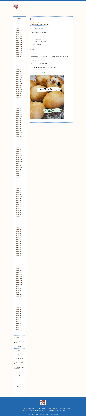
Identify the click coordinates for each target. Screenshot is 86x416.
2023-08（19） (19, 73)
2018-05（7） (19, 194)
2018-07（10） (19, 190)
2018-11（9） (19, 183)
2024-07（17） (19, 52)
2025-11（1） (19, 25)
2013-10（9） (19, 261)
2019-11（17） (19, 159)
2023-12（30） (19, 66)
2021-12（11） (19, 112)
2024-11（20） (19, 44)
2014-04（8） (19, 249)
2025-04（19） (19, 34)
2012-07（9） (19, 290)
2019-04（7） (19, 173)
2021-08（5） (19, 120)
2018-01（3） (19, 202)
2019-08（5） (19, 165)
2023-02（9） (19, 85)
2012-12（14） (19, 280)
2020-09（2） (19, 142)
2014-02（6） (19, 253)
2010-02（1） (19, 321)
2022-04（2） (19, 105)
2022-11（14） (19, 91)
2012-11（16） (19, 282)
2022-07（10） (19, 99)
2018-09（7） (19, 186)
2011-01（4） (19, 313)
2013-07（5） (19, 266)
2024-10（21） (19, 46)
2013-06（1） (19, 268)
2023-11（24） (19, 67)
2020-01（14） (19, 155)
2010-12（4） (19, 315)
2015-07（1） (19, 227)
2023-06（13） (19, 77)
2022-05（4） (19, 103)
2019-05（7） (19, 171)
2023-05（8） (19, 79)
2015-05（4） (19, 229)
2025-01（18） (19, 40)
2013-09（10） (19, 263)
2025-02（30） (19, 38)
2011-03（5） (19, 309)
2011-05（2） (19, 307)
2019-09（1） (19, 163)
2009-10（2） (19, 323)
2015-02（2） (19, 235)
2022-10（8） (19, 93)
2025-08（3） (19, 27)
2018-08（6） (19, 188)
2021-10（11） (19, 116)
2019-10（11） (19, 161)
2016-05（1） (19, 216)
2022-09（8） (19, 95)
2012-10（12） (19, 284)
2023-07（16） (19, 75)
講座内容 (17, 337)
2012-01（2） (19, 300)
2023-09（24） (19, 71)
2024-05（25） (19, 56)
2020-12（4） (19, 136)
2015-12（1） (19, 220)
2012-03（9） (19, 298)
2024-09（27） (19, 48)
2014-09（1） (19, 239)
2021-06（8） (19, 124)
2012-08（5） (19, 288)
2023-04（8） (19, 81)
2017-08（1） (19, 206)
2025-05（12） (19, 32)
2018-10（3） (19, 185)
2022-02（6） (19, 108)
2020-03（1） (19, 151)
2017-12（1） (19, 204)
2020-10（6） (19, 140)
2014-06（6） (19, 245)
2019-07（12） (19, 167)
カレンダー (18, 350)
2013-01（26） (19, 278)
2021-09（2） (19, 118)
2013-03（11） (19, 274)
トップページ (18, 18)
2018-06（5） (19, 192)
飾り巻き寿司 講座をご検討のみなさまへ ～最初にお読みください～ (19, 369)
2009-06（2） (19, 329)
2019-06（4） (19, 169)
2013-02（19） (19, 276)
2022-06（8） (19, 101)
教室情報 (17, 354)
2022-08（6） (19, 97)
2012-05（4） (19, 294)
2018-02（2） (19, 200)
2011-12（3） (19, 302)
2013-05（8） (19, 270)
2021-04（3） (19, 128)
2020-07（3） (19, 144)
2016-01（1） (19, 218)
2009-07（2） (19, 327)
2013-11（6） (19, 259)
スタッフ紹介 (18, 375)
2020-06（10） (19, 146)
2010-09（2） (19, 317)
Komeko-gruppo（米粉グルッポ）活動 (39, 24)
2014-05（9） (19, 247)
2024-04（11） (19, 58)
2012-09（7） (19, 286)
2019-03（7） (19, 175)
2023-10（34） (19, 69)
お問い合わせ (18, 346)
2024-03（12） (19, 60)
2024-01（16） (19, 64)
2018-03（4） (19, 198)
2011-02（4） (19, 311)
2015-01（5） (19, 237)
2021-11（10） (19, 114)
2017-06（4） (19, 210)
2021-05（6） (19, 126)
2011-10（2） (19, 304)
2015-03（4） (19, 233)
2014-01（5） (19, 255)
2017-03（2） (19, 214)
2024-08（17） (19, 50)
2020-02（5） (19, 153)
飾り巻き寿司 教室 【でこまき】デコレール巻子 (40, 414)
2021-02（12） (19, 132)
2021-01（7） (19, 134)
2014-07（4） (19, 243)
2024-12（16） (19, 42)
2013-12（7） (19, 257)
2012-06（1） (19, 292)
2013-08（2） (19, 265)
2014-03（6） (19, 251)
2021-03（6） (19, 130)
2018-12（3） (19, 181)
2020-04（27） (19, 149)
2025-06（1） (19, 30)
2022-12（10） (19, 89)
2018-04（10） (19, 196)
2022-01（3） (19, 110)
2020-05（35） (19, 147)
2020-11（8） (19, 138)
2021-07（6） (19, 122)
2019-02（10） (19, 177)
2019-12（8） (19, 157)
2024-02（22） (19, 62)
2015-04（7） (19, 231)
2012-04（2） (19, 296)
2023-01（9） (19, 87)
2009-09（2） (19, 325)
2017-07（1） (19, 208)
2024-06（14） (19, 54)
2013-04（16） (19, 272)
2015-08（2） (19, 226)
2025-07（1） (19, 28)
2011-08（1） (19, 305)
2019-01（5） (19, 179)
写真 (16, 333)
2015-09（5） (19, 224)
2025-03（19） (19, 36)
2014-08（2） (19, 241)
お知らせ (17, 22)
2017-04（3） (19, 212)
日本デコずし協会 (19, 358)
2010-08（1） (19, 319)
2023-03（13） (19, 83)
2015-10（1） (19, 222)
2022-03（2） (19, 106)
